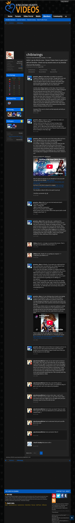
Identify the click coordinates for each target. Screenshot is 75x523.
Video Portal (28, 16)
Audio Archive (21, 505)
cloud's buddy (37, 442)
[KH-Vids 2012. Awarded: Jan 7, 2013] (9, 105)
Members (47, 16)
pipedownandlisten (39, 361)
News (6, 505)
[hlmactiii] (14, 114)
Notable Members (11, 20)
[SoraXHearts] (9, 114)
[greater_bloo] (19, 114)
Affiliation (44, 505)
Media (38, 16)
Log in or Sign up (64, 1)
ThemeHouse (55, 512)
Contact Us (60, 491)
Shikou (35, 243)
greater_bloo (37, 76)
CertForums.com (56, 522)
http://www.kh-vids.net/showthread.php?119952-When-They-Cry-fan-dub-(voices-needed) (48, 337)
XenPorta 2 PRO (9, 457)
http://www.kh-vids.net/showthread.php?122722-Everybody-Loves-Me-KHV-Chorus (48, 186)
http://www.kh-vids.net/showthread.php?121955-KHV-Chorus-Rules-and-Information (48, 181)
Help (67, 491)
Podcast (33, 505)
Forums (18, 16)
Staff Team (38, 505)
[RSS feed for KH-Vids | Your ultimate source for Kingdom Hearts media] (53, 501)
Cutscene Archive (13, 505)
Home (10, 16)
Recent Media (42, 72)
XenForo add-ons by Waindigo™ (59, 515)
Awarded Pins (53, 72)
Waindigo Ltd (55, 516)
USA (21, 138)
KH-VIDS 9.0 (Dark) (12, 491)
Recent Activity (43, 69)
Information (31, 72)
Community (57, 16)
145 (21, 66)
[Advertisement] (37, 38)
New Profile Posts (42, 20)
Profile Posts (31, 69)
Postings (53, 69)
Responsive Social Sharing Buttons (60, 520)
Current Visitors (21, 20)
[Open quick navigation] (69, 23)
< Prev (34, 453)
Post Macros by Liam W (59, 506)
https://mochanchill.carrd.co (15, 136)
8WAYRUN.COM (26, 457)
